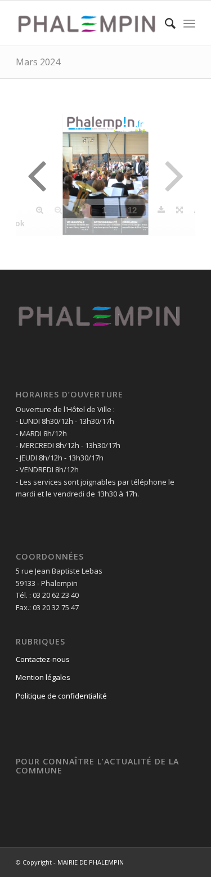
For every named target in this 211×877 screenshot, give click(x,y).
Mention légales (43, 677)
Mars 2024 (38, 62)
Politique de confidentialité (61, 696)
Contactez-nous (43, 659)
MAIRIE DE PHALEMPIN (90, 862)
